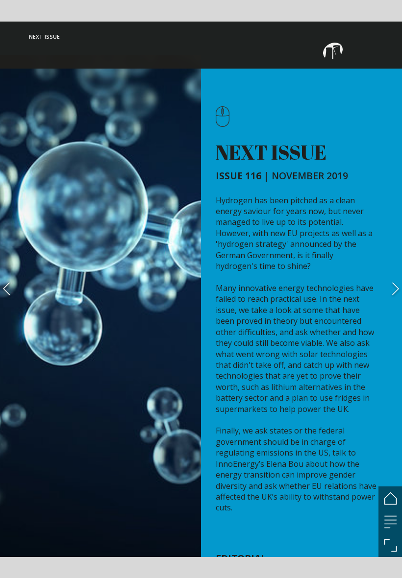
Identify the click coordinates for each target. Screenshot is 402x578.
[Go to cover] (390, 498)
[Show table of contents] (390, 521)
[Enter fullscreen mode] (390, 545)
